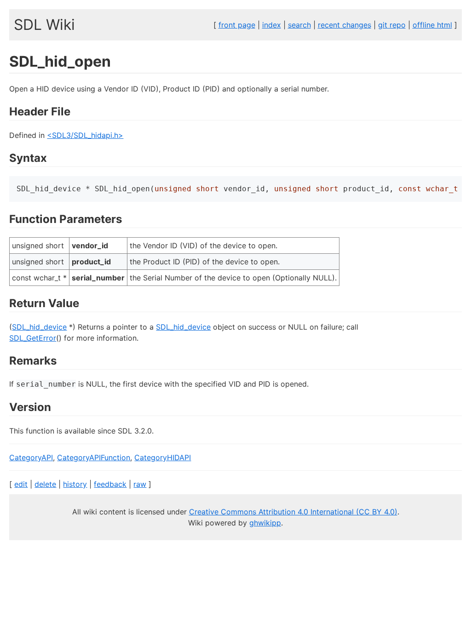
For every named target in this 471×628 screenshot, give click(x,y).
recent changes (344, 24)
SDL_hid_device (39, 326)
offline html (432, 24)
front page (236, 24)
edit (21, 484)
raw (139, 484)
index (271, 24)
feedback (110, 484)
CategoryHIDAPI (162, 457)
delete (45, 484)
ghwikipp (265, 522)
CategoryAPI (31, 457)
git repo (392, 24)
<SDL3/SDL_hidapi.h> (85, 135)
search (299, 24)
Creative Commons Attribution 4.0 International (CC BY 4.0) (293, 511)
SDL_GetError (32, 338)
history (75, 484)
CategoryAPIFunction (93, 457)
